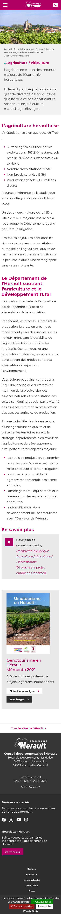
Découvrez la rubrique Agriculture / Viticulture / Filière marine (34, 556)
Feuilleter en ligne (23, 691)
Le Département (25, 49)
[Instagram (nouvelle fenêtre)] (26, 819)
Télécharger (17, 699)
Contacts (31, 869)
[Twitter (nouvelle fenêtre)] (11, 820)
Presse (31, 891)
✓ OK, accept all (42, 901)
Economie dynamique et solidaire (21, 52)
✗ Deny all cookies (22, 906)
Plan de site (31, 874)
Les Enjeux (45, 49)
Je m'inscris (12, 851)
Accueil (8, 49)
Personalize (45, 906)
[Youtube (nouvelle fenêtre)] (18, 819)
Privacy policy (30, 910)
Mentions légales (32, 880)
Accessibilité (32, 885)
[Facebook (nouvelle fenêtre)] (4, 820)
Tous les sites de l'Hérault (27, 728)
